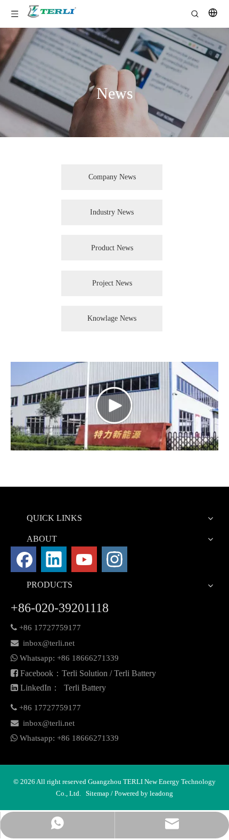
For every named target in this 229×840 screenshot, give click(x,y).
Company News (112, 177)
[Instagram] (114, 559)
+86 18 (68, 658)
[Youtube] (84, 559)
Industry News (112, 212)
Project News (112, 283)
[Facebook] (23, 559)
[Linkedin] (54, 559)
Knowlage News (111, 318)
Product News (112, 248)
